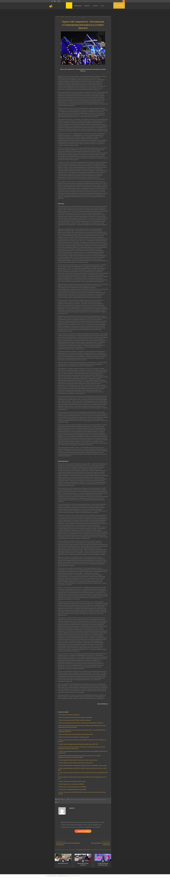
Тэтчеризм (99, 799)
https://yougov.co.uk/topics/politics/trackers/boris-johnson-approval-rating (78, 760)
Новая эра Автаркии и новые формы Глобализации (100, 843)
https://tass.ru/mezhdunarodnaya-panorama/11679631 (73, 789)
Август (74, 16)
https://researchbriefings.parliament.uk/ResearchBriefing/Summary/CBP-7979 (79, 744)
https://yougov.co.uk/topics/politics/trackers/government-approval (76, 762)
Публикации (77, 5)
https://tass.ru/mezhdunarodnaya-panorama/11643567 (73, 786)
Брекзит (70, 799)
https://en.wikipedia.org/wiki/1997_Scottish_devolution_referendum (75, 717)
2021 (71, 16)
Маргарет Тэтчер (88, 799)
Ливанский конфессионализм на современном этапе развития (68, 843)
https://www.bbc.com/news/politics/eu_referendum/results (74, 737)
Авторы (95, 5)
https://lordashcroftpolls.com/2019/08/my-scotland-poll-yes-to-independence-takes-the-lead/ (83, 765)
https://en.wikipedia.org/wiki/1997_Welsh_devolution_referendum (75, 720)
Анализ (66, 16)
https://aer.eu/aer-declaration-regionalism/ (69, 714)
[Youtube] (52, 1)
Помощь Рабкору (119, 5)
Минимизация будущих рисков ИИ (82, 864)
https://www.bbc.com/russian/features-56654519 (72, 784)
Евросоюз (77, 799)
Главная (69, 5)
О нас (102, 5)
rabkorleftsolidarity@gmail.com (74, 875)
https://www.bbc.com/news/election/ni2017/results (72, 781)
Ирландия (82, 799)
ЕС (79, 799)
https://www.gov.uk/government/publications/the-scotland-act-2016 (76, 734)
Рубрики (62, 16)
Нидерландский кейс (63, 863)
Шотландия (103, 799)
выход (73, 799)
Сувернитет (94, 799)
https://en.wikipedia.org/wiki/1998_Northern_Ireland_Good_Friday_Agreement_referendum (81, 722)
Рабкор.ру (72, 808)
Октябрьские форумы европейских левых (103, 864)
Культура (87, 5)
